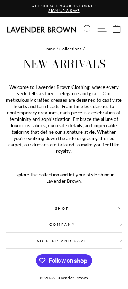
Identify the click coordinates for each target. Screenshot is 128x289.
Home (49, 49)
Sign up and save (62, 241)
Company (62, 224)
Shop (62, 208)
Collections (70, 49)
